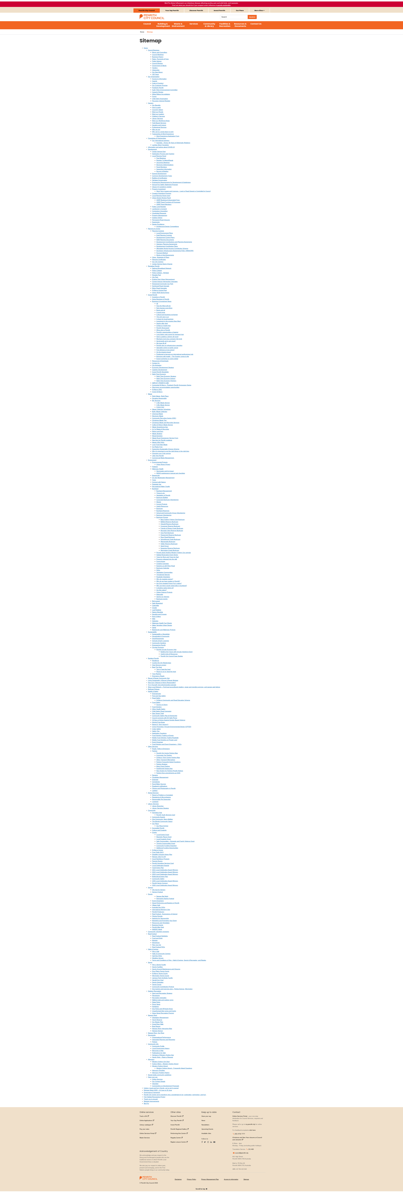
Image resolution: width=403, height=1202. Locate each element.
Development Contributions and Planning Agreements (174, 242)
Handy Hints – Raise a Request (162, 1057)
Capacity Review (157, 92)
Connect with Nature (159, 482)
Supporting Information (164, 169)
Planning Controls (158, 231)
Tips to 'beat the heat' (163, 669)
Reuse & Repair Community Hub (159, 678)
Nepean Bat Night (162, 896)
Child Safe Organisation (160, 98)
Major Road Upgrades (159, 288)
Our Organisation (153, 76)
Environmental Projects (159, 462)
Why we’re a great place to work (162, 132)
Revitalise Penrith (154, 266)
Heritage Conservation (159, 180)
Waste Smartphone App (160, 427)
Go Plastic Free (157, 447)
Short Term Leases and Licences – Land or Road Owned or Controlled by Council (183, 191)
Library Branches (158, 806)
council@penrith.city (241, 1153)
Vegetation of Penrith (163, 495)
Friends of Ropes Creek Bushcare (172, 528)
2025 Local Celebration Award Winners (165, 881)
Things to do (160, 493)
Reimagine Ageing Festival (165, 898)
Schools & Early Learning (160, 641)
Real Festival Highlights (160, 936)
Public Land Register (159, 206)
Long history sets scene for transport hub (170, 334)
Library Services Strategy (160, 808)
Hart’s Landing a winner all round (167, 336)
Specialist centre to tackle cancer (167, 347)
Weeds (158, 502)
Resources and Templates (160, 923)
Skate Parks (156, 1002)
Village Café (156, 905)
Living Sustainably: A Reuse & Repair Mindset (163, 680)
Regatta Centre (176, 1138)
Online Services (157, 1079)
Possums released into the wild (166, 559)
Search (252, 17)
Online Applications (146, 1120)
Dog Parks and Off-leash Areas (162, 1009)
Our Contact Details (158, 1081)
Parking (154, 751)
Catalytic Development (159, 370)
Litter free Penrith (158, 455)
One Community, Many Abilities (162, 819)
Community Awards (158, 817)
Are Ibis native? (161, 590)
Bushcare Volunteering (163, 515)
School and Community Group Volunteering (170, 513)
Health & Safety (153, 691)
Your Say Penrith (172, 10)
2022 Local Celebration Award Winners (165, 872)
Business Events (157, 925)
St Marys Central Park (159, 290)
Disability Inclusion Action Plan (162, 854)
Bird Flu (146, 1103)
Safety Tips (156, 731)
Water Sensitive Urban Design (162, 625)
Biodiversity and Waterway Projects (163, 630)
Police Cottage (157, 270)
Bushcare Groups (162, 517)
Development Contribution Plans (167, 246)
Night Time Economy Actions (165, 378)
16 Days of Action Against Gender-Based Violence (168, 720)
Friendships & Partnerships (157, 138)
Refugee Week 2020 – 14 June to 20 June (158, 1090)
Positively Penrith (158, 87)
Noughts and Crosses (159, 614)
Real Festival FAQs (158, 947)
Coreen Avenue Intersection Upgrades (165, 281)
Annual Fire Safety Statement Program (165, 184)
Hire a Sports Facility (159, 964)
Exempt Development (159, 173)
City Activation (156, 365)
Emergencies (156, 693)
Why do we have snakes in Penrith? (168, 581)
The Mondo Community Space (162, 821)
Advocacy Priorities (158, 1070)
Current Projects (161, 504)
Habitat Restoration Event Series (167, 555)
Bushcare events (161, 599)
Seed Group (165, 546)
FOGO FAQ (160, 407)
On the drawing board (163, 352)
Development (152, 149)
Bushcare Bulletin (162, 497)
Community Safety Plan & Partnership (164, 715)
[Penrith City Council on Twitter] (205, 1142)
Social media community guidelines (159, 1075)
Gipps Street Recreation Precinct (163, 1013)
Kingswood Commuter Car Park (162, 284)
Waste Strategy (157, 433)
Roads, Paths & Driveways (161, 749)
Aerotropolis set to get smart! (166, 341)
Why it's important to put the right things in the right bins (170, 451)
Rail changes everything (164, 308)
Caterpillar (155, 605)
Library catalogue (145, 1125)
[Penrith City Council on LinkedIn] (211, 1142)
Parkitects (155, 1006)
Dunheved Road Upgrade (160, 286)
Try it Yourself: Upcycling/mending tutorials (162, 685)
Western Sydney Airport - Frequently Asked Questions (174, 1068)
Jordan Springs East (159, 151)
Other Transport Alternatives (165, 760)
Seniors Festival (157, 892)
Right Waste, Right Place (160, 396)
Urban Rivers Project (163, 464)
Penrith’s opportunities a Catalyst (167, 332)
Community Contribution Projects (163, 987)
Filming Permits (157, 916)
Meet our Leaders (158, 114)
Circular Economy (158, 647)
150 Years (155, 74)
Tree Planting (156, 674)
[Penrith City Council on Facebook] (203, 1142)
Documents (152, 1035)
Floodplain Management (160, 777)
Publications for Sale (159, 1053)
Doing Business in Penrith (160, 299)
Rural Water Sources (159, 784)
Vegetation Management (160, 1017)
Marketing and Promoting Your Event (164, 920)
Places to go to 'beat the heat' (166, 671)
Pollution (155, 466)
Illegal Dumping (157, 436)
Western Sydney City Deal (160, 1061)
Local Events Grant (162, 834)
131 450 (251, 1149)
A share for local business (164, 319)
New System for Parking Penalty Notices (169, 771)
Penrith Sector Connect (160, 883)
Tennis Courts (156, 984)
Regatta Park (156, 275)
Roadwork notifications (159, 786)
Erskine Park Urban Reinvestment (163, 279)
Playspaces (156, 995)
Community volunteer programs (158, 931)
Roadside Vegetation (163, 577)
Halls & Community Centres (161, 953)
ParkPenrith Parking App (164, 768)
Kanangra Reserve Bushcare (170, 548)
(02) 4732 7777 (240, 1134)
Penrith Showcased (162, 328)
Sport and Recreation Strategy (162, 993)
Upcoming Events (207, 1129)
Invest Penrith (219, 10)
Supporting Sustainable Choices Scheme (165, 449)
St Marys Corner (157, 850)
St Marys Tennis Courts (160, 973)
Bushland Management (164, 491)
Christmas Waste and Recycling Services (165, 422)
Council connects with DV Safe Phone (164, 718)
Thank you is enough (151, 1099)
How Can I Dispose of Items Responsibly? (162, 682)
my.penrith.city (250, 1124)
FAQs (158, 570)
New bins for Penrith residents (162, 440)
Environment (152, 460)
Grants (154, 832)
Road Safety (156, 698)
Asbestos (155, 621)
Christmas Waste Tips (159, 420)
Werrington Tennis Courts (160, 976)
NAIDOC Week (157, 929)
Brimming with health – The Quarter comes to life (172, 356)
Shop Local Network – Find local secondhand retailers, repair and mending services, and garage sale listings (184, 687)
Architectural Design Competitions (167, 226)
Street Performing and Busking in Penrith (165, 903)
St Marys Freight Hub (163, 325)
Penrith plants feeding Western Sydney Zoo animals (173, 552)
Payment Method (162, 253)
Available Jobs (206, 1133)
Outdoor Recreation (154, 991)
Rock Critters (156, 616)
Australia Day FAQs (158, 907)
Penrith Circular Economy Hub (166, 649)
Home (146, 48)
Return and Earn (157, 431)
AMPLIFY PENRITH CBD (160, 383)
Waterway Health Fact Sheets (162, 623)
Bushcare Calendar (162, 568)
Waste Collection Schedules (161, 409)
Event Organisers (158, 901)
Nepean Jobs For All (159, 857)
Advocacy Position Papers (160, 1072)
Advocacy (151, 1059)
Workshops (156, 942)
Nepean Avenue (157, 1031)
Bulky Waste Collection (159, 411)
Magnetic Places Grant (163, 837)
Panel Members (161, 167)
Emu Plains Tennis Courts (160, 971)
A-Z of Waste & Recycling (160, 429)
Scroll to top (200, 1189)
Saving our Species (162, 596)
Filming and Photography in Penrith (164, 788)
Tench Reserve (157, 1020)
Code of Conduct (157, 83)
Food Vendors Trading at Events (163, 735)
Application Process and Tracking (163, 154)
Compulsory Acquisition (160, 211)
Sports (150, 962)
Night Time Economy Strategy (166, 376)
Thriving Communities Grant (165, 843)
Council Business (153, 50)
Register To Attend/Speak (164, 160)
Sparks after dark (162, 323)
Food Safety (156, 702)
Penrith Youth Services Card (165, 815)
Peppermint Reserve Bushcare (171, 535)
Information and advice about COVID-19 (161, 147)
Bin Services (156, 400)
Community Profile (158, 1046)
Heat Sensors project (159, 665)
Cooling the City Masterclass (161, 663)
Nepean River (152, 1015)
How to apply (156, 107)
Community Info (153, 1044)
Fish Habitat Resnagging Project (154, 1097)
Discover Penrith (196, 10)
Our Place (240, 10)
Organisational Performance (161, 1037)
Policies (154, 1042)
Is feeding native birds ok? (165, 588)
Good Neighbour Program (160, 859)
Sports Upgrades (157, 982)
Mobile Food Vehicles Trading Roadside (165, 738)
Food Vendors (157, 707)
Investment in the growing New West (168, 321)
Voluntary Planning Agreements (166, 244)
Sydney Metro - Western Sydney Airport (165, 1064)
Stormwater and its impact (165, 471)
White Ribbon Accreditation (161, 94)
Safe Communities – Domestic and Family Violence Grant (175, 841)
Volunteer (155, 1083)
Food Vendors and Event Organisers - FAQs (166, 744)
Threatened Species (163, 574)
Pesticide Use (156, 484)
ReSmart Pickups (153, 689)
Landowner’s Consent (159, 209)
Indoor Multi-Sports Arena (160, 292)
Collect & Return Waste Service (162, 425)
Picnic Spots (156, 1004)
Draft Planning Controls (164, 235)
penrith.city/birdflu (224, 5)
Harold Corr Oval (157, 980)
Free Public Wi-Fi (158, 852)
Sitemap (246, 1179)
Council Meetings (158, 54)
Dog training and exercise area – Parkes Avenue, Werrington (172, 989)
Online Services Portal (147, 1133)
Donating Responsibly (159, 398)
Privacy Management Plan (210, 1179)
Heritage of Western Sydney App (163, 1055)
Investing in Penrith (158, 297)
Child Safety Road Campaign (161, 711)
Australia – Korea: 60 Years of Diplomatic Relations (173, 143)
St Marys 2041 (157, 389)
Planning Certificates (159, 259)
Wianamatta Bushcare (168, 541)
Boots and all (160, 310)
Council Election (157, 63)
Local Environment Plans (164, 233)
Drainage (155, 779)
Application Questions (159, 733)
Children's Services (158, 116)
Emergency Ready (158, 676)
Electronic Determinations (164, 165)
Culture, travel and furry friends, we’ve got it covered (161, 1088)
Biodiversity (156, 475)
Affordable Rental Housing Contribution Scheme (172, 248)
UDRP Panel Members (163, 204)
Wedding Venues (157, 958)
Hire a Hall (155, 951)
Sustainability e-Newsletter (161, 634)
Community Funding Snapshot (166, 845)
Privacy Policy (191, 1179)
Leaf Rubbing (156, 610)
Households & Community (160, 636)
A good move (160, 312)
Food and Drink (157, 938)
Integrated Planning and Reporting (163, 1039)
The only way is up (162, 317)
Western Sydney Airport (160, 1066)
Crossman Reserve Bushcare (170, 526)
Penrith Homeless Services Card (163, 863)
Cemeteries (156, 782)
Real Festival (152, 934)
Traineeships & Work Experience (163, 134)
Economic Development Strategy (163, 367)
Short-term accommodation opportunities (165, 387)
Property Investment (159, 189)
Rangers (155, 775)
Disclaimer (178, 1179)
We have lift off (161, 343)
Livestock (155, 801)
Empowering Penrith (159, 645)
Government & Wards (159, 65)
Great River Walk (157, 1024)
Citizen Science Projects (164, 592)
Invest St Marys (157, 392)
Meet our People (157, 112)
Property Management (159, 215)
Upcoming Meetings (163, 162)
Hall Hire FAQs (157, 956)
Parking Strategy (161, 764)
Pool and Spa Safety (159, 696)
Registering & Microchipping (161, 797)
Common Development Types (162, 176)
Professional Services (159, 127)
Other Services (153, 746)
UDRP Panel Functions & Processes (168, 202)
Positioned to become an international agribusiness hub (174, 354)
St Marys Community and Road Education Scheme (173, 700)
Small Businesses (158, 638)
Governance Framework (152, 1092)
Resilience (155, 660)
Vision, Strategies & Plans (160, 257)
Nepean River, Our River (156, 1033)
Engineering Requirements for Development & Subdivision (171, 182)
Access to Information (159, 79)
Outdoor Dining (157, 217)
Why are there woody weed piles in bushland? (171, 585)
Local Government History (160, 1048)
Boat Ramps (156, 1026)
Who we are (156, 129)
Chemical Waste (157, 414)
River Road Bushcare (168, 537)
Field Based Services (159, 123)
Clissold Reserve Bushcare (169, 524)
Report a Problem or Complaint (162, 795)
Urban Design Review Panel (161, 198)
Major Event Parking (163, 766)
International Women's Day (161, 909)
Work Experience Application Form (167, 136)
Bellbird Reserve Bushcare (169, 522)
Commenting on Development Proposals (165, 1086)
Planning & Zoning (154, 228)
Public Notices (157, 61)
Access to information (231, 1179)
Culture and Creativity (159, 830)
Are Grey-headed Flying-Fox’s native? (169, 583)
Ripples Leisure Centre (178, 1142)
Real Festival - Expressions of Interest (164, 914)
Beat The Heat (157, 667)
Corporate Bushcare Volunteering (167, 500)
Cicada (154, 608)
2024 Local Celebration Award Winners (165, 874)
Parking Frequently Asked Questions (168, 762)
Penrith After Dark (158, 927)
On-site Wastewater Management (163, 477)
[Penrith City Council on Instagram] (208, 1142)
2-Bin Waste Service (163, 403)
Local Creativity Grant (163, 839)
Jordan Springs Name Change (162, 264)
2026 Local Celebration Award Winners (165, 885)
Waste (150, 394)
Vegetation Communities (164, 572)
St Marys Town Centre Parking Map (168, 757)
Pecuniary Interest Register (161, 101)
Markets (155, 940)
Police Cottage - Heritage (160, 273)
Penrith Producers (158, 912)
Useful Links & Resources (169, 654)
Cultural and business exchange (167, 314)
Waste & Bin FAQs (158, 442)
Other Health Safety (158, 709)
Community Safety (158, 879)
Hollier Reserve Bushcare (169, 544)
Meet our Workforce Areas (161, 121)
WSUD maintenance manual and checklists (170, 473)
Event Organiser (157, 742)
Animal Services (153, 793)
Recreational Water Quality (161, 486)
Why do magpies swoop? (164, 579)
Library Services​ (157, 118)
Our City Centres (157, 262)
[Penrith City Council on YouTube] (214, 1142)
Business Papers (157, 57)
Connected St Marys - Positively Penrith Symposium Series (171, 385)
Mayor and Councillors (159, 52)
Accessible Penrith (158, 828)
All (157, 303)
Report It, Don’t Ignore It (160, 724)
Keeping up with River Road (165, 566)
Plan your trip (156, 945)
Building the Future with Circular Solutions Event (176, 652)
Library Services (153, 804)
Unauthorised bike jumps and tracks (164, 1011)
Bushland (155, 489)
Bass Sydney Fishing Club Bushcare (173, 519)
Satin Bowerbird (157, 603)
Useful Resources (162, 506)
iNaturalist (159, 594)
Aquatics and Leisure (159, 125)
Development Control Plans (165, 237)
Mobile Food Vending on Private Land (164, 740)
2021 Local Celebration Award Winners (165, 870)
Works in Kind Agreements (165, 255)
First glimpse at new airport (165, 350)
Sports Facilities (157, 967)
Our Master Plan (157, 1022)
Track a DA (143, 1116)
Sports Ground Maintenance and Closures (166, 969)
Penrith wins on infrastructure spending (169, 345)
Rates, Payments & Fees (160, 59)
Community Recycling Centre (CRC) (164, 418)
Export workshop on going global (167, 358)
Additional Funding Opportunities (167, 848)
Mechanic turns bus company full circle (169, 339)
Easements (156, 222)
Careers (150, 103)
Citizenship (155, 70)
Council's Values (157, 109)
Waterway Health (157, 469)
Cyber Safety (156, 729)
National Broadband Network (161, 268)
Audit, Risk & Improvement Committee (164, 90)
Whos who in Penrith (163, 330)
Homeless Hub (157, 812)
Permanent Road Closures (161, 220)
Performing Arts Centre (178, 1133)
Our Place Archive (162, 826)
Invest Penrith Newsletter (160, 372)
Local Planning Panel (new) (161, 195)
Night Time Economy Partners (166, 381)
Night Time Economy (159, 374)
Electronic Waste (157, 416)
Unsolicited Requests (159, 213)
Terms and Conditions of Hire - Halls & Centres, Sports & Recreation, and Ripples (179, 960)
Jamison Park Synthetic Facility (162, 978)
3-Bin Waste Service (163, 405)
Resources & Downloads (160, 361)
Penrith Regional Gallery (179, 1129)
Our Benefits (156, 105)
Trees (154, 480)
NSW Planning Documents (165, 240)
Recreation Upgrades (159, 998)
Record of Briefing (162, 171)
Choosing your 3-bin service (161, 453)
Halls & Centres (153, 949)
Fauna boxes (160, 561)
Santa (154, 627)
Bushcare (159, 508)
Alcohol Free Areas (158, 722)
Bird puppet (156, 601)
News (203, 1120)
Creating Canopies (162, 563)
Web (153, 619)
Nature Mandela (157, 612)
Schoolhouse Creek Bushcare (170, 539)
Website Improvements (151, 1101)
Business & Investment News (161, 301)
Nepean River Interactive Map (162, 1028)
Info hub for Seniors (158, 890)
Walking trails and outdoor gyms (162, 1000)
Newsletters (205, 1125)
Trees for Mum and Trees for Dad (167, 557)
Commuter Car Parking (164, 755)
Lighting (154, 790)
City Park (155, 277)
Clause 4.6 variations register (162, 187)
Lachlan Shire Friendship (160, 145)
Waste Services (145, 1138)
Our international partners (160, 140)
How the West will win (163, 306)
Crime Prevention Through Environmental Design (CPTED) (171, 726)
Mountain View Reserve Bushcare (172, 530)
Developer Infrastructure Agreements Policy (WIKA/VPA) (175, 251)
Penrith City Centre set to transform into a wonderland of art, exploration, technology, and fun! (175, 1094)
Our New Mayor (157, 72)
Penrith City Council (147, 10)
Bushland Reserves (162, 511)
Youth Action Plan (158, 868)
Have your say (153, 1077)
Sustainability (152, 632)
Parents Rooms (157, 861)
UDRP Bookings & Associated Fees (168, 200)
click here (252, 1130)
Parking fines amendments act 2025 (168, 773)
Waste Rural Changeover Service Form (165, 438)
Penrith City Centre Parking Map (167, 753)
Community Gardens (159, 643)
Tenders (155, 68)
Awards (154, 81)
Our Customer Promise (159, 85)
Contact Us (156, 363)
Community (152, 810)
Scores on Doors (161, 704)
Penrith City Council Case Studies (172, 656)
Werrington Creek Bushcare (170, 550)
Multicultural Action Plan (160, 876)
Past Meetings (161, 158)
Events (150, 894)
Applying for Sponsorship (160, 918)
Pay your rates (144, 1129)
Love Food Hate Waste (159, 444)
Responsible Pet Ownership (161, 799)
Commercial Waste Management (163, 458)
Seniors (150, 887)
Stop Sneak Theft (158, 713)
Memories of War (158, 1050)
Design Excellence (158, 224)
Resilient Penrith (153, 658)
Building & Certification (159, 178)
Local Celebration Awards (160, 865)
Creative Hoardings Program (161, 193)
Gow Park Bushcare (167, 533)
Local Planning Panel (159, 156)
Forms (154, 96)
